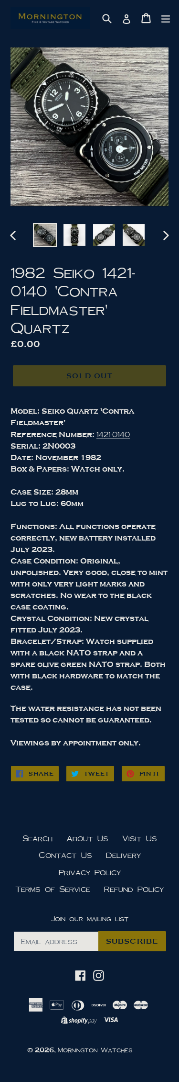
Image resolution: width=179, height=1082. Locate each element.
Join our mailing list (89, 918)
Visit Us (139, 838)
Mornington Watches (95, 1050)
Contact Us (65, 855)
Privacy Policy (90, 872)
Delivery (123, 855)
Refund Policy (134, 889)
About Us (87, 838)
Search (37, 838)
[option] (45, 235)
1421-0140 (113, 434)
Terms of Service (52, 889)
